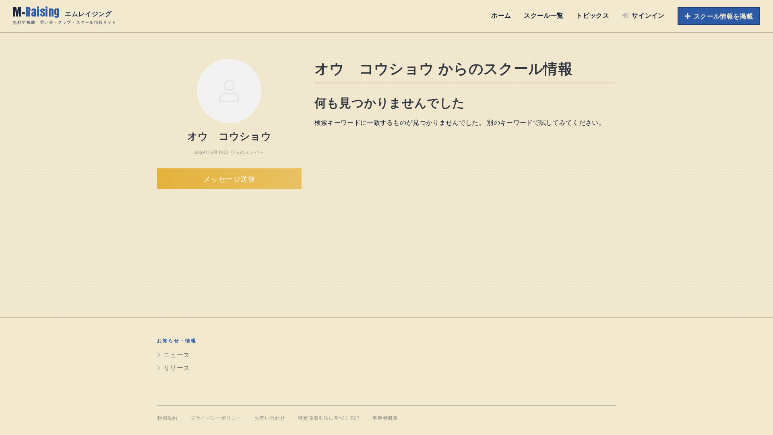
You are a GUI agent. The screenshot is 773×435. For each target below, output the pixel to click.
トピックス (592, 15)
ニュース (176, 354)
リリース (176, 367)
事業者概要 (385, 418)
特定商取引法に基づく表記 (329, 418)
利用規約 (167, 418)
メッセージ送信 (229, 178)
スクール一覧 (543, 15)
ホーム (501, 15)
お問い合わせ (269, 418)
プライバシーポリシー (216, 418)
